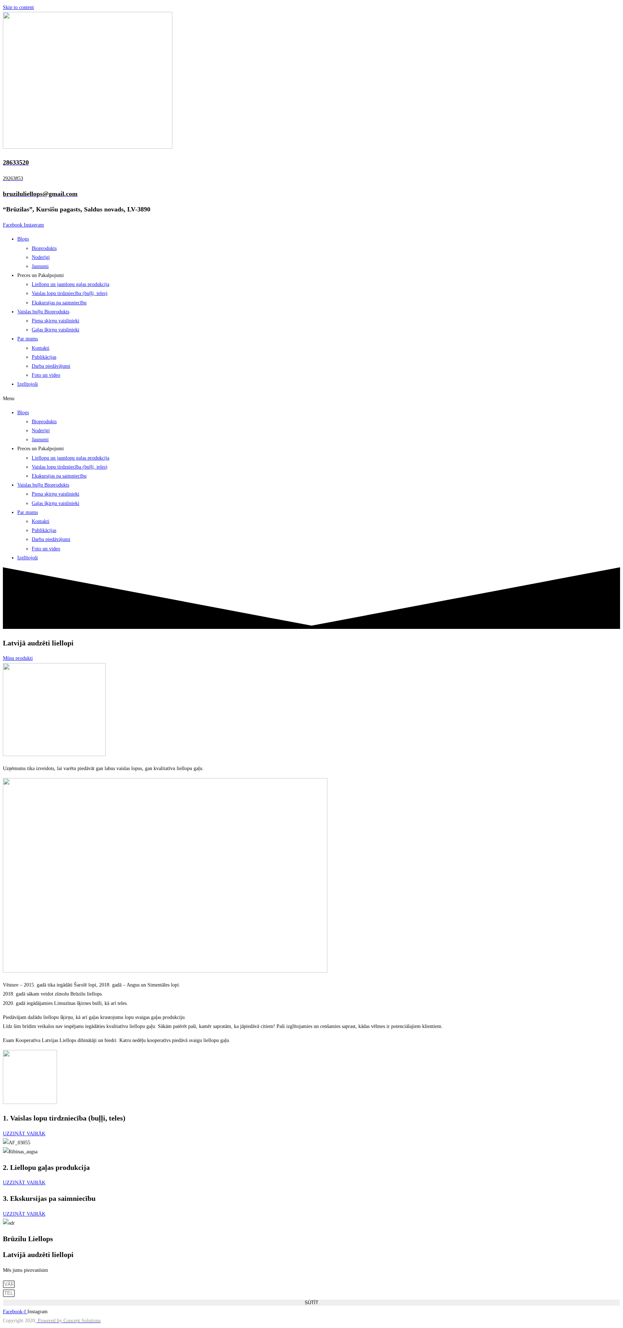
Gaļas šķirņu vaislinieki (55, 329)
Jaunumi (40, 266)
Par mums (27, 338)
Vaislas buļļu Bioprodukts (43, 311)
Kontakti (40, 348)
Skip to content (18, 7)
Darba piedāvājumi (51, 366)
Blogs (23, 239)
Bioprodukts (44, 248)
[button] (311, 398)
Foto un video (46, 375)
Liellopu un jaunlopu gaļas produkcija (70, 284)
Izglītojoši (27, 384)
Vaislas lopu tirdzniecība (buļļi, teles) (69, 293)
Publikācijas (44, 357)
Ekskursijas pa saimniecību (59, 302)
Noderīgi (41, 257)
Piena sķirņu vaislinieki (55, 320)
